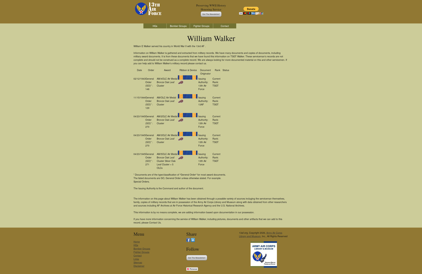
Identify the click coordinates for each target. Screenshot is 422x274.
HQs (155, 26)
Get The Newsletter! (211, 14)
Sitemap (138, 262)
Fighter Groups (201, 26)
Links (136, 259)
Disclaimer (139, 266)
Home (137, 241)
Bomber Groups (178, 26)
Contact (225, 26)
